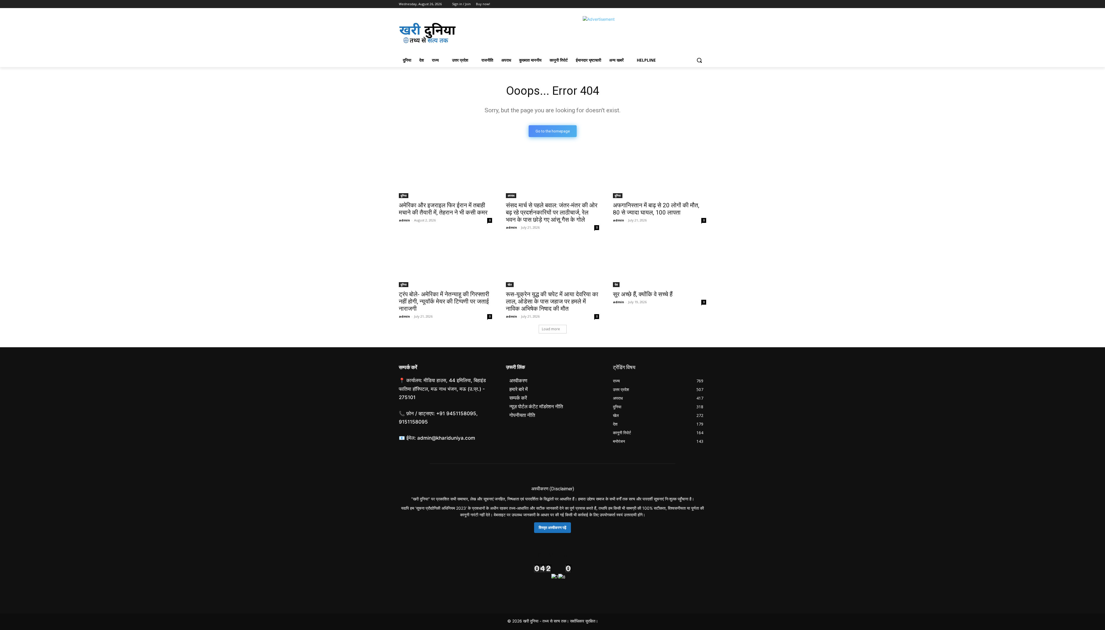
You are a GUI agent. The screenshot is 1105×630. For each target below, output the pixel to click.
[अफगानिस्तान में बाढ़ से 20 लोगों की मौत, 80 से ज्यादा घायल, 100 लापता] (659, 174)
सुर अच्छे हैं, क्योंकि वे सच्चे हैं (642, 294)
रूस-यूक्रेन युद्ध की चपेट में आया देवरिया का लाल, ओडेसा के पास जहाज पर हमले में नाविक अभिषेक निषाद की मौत (552, 301)
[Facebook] (671, 4)
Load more (551, 329)
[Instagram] (679, 4)
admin (404, 220)
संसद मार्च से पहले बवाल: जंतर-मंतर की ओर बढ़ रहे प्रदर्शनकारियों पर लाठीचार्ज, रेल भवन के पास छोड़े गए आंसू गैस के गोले (551, 212)
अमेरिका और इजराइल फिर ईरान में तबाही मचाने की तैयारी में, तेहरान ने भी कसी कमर (443, 209)
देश (616, 284)
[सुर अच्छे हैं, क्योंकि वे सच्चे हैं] (659, 263)
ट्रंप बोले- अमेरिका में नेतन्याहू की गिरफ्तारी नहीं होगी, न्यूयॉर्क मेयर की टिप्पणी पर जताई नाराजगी (444, 301)
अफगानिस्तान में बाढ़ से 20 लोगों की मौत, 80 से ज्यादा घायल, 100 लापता (656, 209)
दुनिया (404, 195)
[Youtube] (703, 4)
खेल (510, 284)
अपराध (511, 195)
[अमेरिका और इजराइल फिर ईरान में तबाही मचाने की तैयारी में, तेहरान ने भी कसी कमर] (445, 174)
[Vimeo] (694, 4)
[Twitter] (687, 4)
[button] (699, 60)
